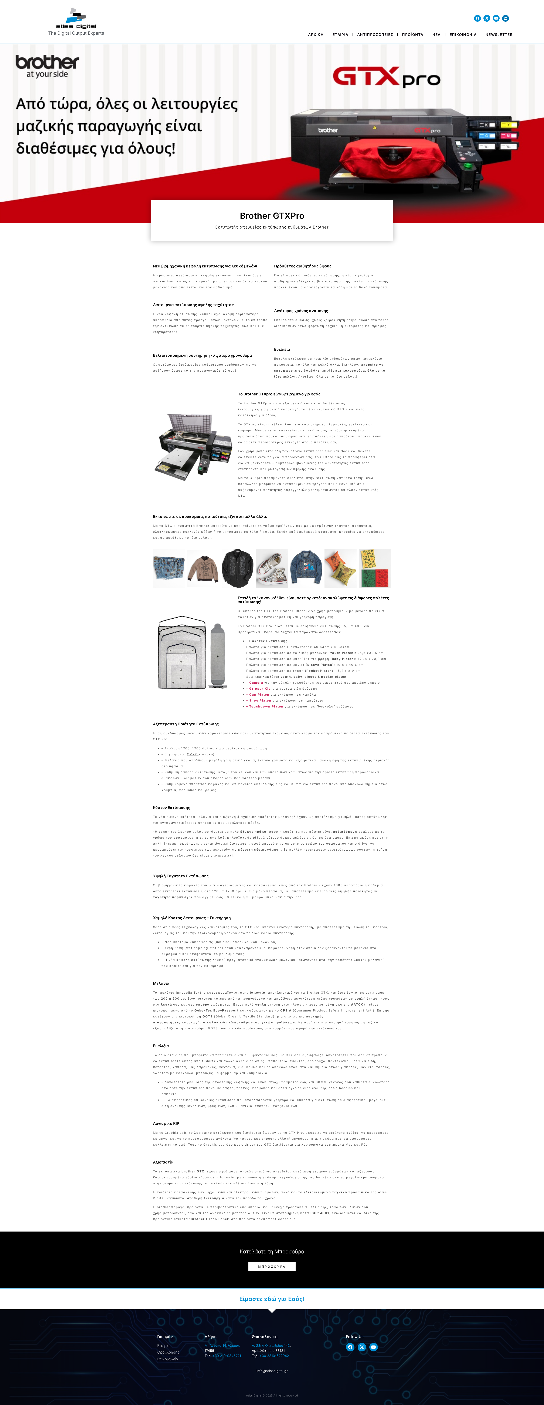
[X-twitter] (486, 18)
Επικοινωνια (463, 35)
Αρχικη (316, 35)
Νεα (436, 35)
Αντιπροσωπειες (375, 35)
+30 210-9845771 (226, 1356)
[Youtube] (496, 18)
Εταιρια (340, 35)
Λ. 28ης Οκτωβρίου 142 (271, 1345)
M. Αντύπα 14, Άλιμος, (222, 1345)
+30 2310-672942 (274, 1356)
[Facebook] (477, 18)
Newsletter (499, 35)
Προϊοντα (412, 35)
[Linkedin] (505, 18)
